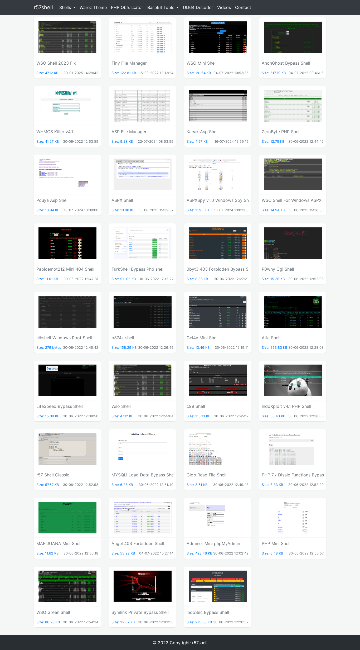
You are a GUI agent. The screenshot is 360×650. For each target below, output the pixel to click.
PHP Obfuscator (127, 7)
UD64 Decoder (198, 7)
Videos (224, 7)
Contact (243, 7)
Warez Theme (93, 7)
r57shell (43, 7)
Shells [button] (65, 7)
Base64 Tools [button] (161, 7)
